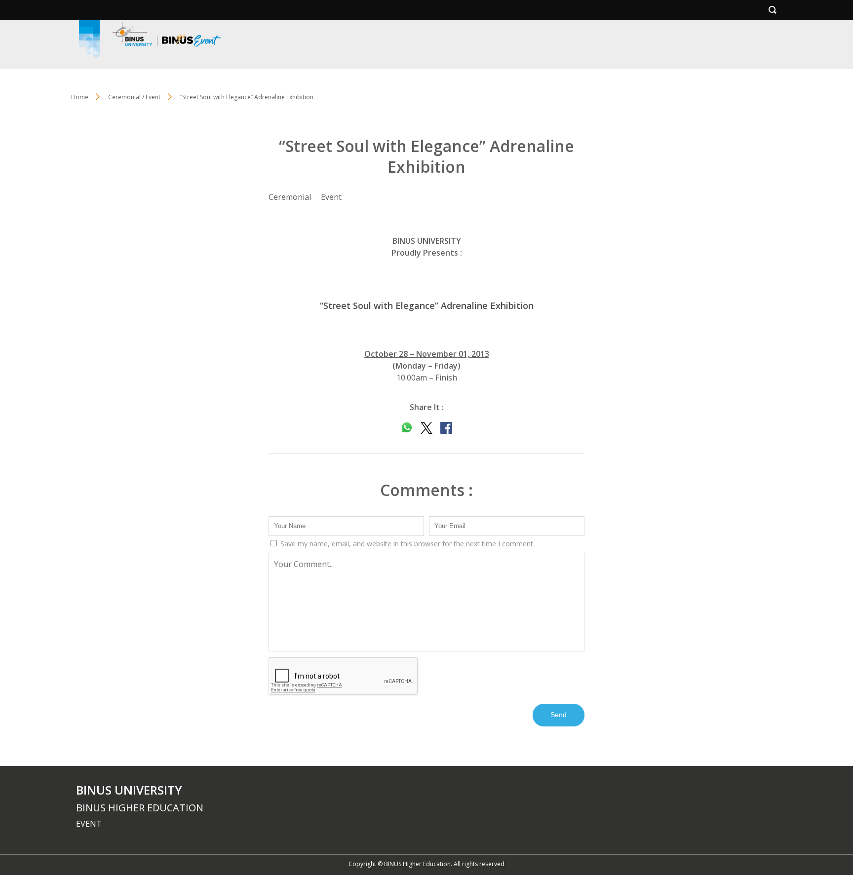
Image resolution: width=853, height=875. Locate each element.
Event (331, 197)
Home (79, 97)
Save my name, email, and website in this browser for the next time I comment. (406, 543)
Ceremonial (290, 197)
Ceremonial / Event (134, 97)
